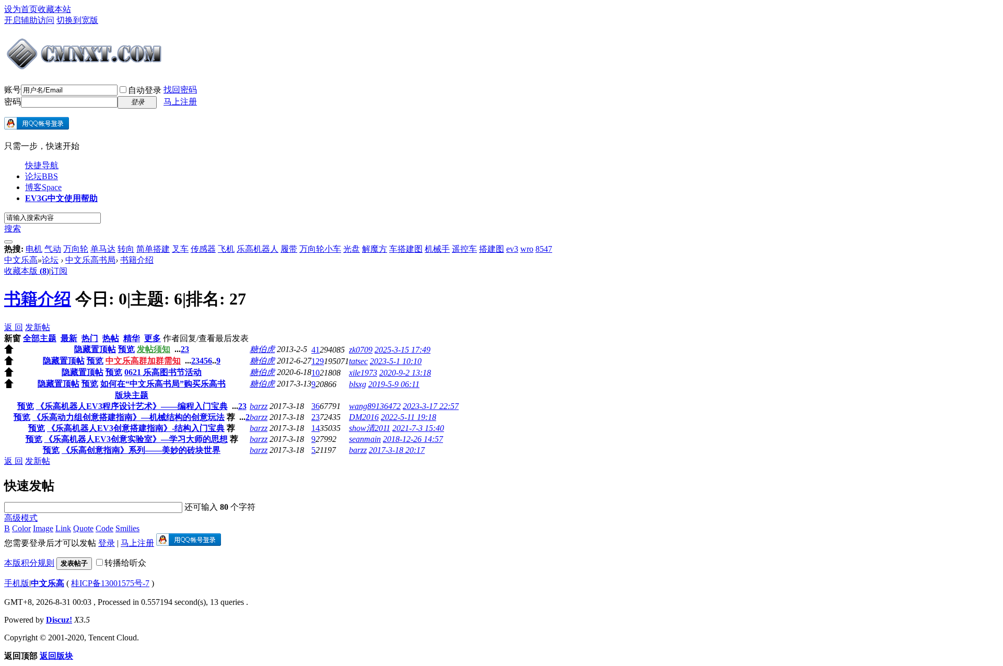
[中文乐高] (85, 67)
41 (315, 349)
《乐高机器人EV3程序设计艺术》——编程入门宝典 (132, 406)
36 (315, 406)
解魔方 (374, 248)
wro (526, 248)
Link (63, 528)
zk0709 (360, 349)
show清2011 (369, 428)
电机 (34, 248)
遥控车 (464, 248)
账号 (12, 89)
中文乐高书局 (90, 259)
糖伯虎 (262, 349)
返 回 (13, 327)
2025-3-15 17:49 (402, 349)
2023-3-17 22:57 (431, 406)
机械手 (437, 248)
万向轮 (75, 248)
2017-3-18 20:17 (397, 450)
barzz (258, 406)
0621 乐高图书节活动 (163, 372)
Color (21, 528)
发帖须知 (153, 349)
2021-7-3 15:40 (418, 428)
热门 (89, 338)
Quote (83, 528)
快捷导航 (42, 165)
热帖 (110, 338)
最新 (69, 338)
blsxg (357, 384)
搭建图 (491, 248)
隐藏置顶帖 (95, 349)
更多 (152, 338)
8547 (543, 248)
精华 (131, 338)
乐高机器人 (257, 248)
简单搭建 (153, 248)
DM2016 (364, 417)
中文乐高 (21, 259)
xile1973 (363, 372)
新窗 (12, 338)
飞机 (226, 248)
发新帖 (37, 327)
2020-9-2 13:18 (405, 372)
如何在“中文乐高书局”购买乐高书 (163, 383)
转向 (126, 248)
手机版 (16, 583)
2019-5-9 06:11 (393, 384)
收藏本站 (54, 9)
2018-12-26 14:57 (413, 439)
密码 (12, 101)
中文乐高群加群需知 (143, 360)
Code (104, 528)
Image (43, 528)
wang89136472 (375, 406)
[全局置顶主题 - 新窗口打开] (9, 350)
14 (315, 428)
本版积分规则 (29, 562)
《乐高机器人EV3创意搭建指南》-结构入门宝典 (136, 428)
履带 (289, 248)
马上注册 (180, 101)
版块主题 (131, 395)
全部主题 (39, 338)
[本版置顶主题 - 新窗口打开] (9, 385)
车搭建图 (406, 248)
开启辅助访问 (29, 20)
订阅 (59, 270)
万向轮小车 (320, 248)
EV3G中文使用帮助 (61, 198)
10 (315, 372)
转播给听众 (125, 562)
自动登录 (144, 90)
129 (317, 361)
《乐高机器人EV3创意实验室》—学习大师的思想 (136, 439)
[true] (8, 241)
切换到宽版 (77, 20)
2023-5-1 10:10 (396, 361)
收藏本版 (26, 270)
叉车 (180, 248)
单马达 (102, 248)
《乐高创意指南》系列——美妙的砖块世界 (141, 450)
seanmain (365, 439)
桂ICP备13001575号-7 (110, 583)
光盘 (351, 248)
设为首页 (21, 9)
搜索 (12, 228)
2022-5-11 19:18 (408, 417)
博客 (43, 187)
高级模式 (21, 517)
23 (315, 417)
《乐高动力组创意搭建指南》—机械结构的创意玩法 (128, 417)
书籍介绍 (137, 259)
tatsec (358, 361)
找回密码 (180, 89)
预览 (126, 349)
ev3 (512, 248)
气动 (52, 248)
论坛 (41, 176)
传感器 (203, 248)
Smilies (127, 528)
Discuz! (59, 619)
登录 (106, 543)
